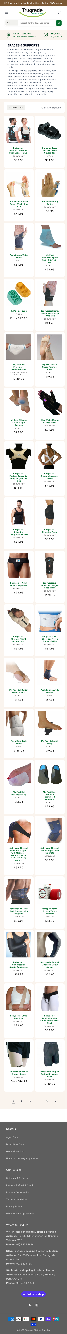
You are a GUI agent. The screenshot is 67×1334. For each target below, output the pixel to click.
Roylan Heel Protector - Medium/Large (19, 366)
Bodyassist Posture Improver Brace (49, 476)
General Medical (15, 1151)
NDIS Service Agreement (20, 1213)
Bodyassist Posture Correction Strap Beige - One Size (19, 477)
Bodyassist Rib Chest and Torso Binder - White (50, 638)
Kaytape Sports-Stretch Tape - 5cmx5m (50, 911)
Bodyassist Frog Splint (50, 202)
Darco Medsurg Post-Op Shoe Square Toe (49, 150)
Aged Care (12, 1137)
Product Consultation (17, 1192)
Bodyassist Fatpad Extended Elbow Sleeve (50, 964)
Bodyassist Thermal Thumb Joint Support (19, 638)
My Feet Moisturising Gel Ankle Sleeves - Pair (50, 259)
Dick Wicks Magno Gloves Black (50, 421)
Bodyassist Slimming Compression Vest (19, 532)
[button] (6, 12)
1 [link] (13, 1101)
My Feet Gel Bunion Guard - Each (18, 691)
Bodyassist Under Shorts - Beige (19, 1072)
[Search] (59, 23)
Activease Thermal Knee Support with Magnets (50, 850)
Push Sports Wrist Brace (19, 256)
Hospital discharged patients (22, 1158)
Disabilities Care (15, 1144)
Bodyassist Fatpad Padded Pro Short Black (50, 1074)
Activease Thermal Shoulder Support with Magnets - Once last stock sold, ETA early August (19, 854)
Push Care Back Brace (18, 742)
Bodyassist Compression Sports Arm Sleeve (19, 964)
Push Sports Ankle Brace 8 (50, 691)
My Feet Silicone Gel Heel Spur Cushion (19, 422)
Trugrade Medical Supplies (37, 1330)
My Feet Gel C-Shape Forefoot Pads (49, 366)
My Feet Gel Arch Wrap (49, 742)
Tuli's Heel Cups (19, 311)
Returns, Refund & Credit (20, 1185)
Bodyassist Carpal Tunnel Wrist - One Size (19, 204)
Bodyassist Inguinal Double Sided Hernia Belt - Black (49, 1019)
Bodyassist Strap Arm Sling (18, 1017)
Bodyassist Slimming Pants (49, 530)
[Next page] (55, 1101)
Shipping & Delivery (17, 1178)
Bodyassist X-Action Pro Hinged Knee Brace (50, 585)
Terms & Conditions (17, 1199)
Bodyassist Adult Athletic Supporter (19, 584)
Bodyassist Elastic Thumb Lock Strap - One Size (50, 313)
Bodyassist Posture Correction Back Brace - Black (18, 150)
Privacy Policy (14, 1206)
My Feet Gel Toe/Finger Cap (18, 793)
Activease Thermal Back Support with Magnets (19, 911)
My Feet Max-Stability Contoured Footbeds (50, 795)
